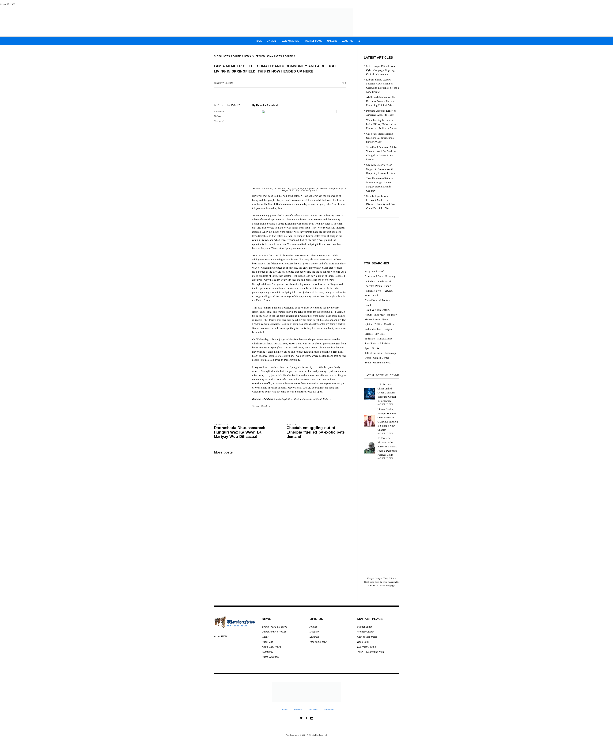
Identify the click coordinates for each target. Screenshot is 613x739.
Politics (378, 324)
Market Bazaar (372, 319)
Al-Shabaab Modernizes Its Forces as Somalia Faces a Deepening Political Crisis (380, 101)
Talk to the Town (318, 641)
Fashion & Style (373, 290)
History (368, 314)
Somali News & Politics (280, 56)
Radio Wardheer (373, 329)
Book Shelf (378, 271)
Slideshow (258, 56)
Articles (314, 626)
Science (369, 333)
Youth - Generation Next (377, 362)
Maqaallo (392, 314)
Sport (367, 348)
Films (367, 295)
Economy (390, 276)
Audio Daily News (271, 646)
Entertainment (384, 281)
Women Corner (381, 357)
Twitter (217, 116)
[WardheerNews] (306, 692)
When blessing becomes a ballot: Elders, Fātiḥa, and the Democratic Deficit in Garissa (381, 124)
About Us (329, 710)
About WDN (220, 636)
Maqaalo (314, 631)
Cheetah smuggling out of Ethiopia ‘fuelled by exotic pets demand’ (316, 432)
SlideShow (267, 652)
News (247, 56)
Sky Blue (379, 333)
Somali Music (384, 338)
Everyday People (373, 285)
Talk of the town (373, 352)
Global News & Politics (228, 56)
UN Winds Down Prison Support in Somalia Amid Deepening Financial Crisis (380, 169)
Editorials (370, 281)
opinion (368, 324)
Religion (388, 329)
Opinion (298, 710)
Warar (368, 357)
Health (368, 305)
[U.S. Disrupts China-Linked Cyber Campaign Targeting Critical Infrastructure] (369, 393)
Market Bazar (364, 626)
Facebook (219, 111)
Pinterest (218, 121)
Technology (390, 352)
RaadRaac (389, 324)
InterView (379, 314)
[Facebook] (306, 718)
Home (285, 710)
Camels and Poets (374, 276)
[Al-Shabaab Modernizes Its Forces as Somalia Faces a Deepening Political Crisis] (369, 447)
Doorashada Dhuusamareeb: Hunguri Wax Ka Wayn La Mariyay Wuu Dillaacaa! (240, 432)
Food (375, 295)
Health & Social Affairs (377, 309)
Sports (375, 348)
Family (387, 285)
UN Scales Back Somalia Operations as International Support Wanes (380, 137)
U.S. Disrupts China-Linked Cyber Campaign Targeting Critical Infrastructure (381, 70)
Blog (367, 271)
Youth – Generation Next (371, 652)
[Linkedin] (312, 718)
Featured (388, 290)
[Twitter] (301, 718)
